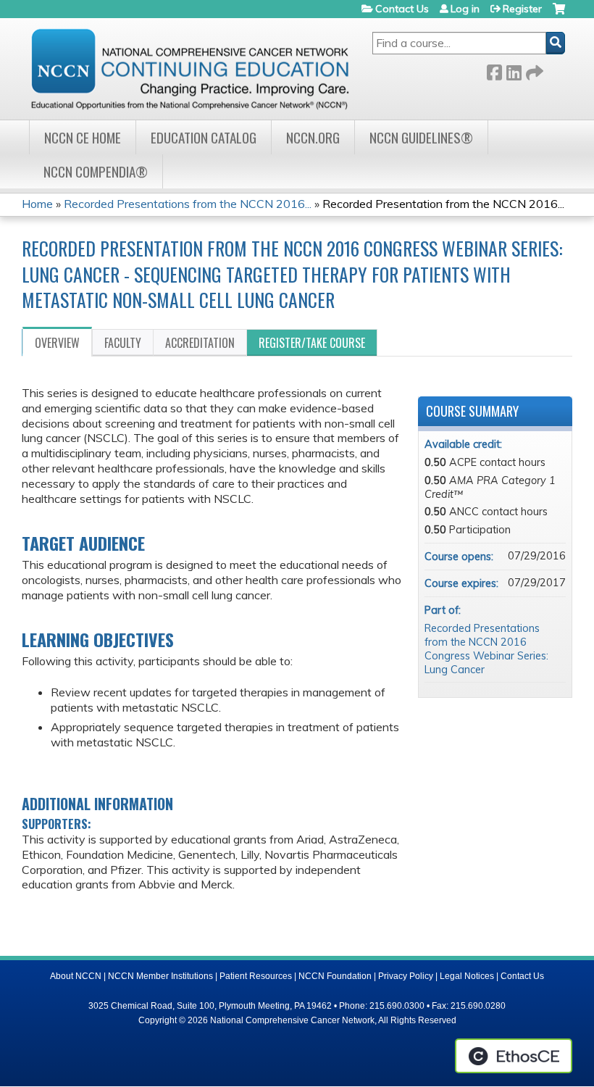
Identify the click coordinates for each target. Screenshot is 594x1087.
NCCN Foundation (335, 976)
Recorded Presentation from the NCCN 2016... (443, 203)
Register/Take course (312, 342)
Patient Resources (255, 976)
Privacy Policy (405, 976)
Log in (465, 9)
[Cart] (559, 14)
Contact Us (402, 9)
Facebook (494, 70)
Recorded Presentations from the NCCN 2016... (187, 203)
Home (37, 203)
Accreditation (200, 342)
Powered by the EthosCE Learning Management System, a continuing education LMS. (513, 1055)
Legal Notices (467, 976)
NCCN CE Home (82, 137)
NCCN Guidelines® (421, 137)
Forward (533, 70)
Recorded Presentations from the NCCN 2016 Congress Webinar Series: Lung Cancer (486, 648)
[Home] (190, 69)
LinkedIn (513, 70)
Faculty (122, 342)
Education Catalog (203, 137)
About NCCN (75, 976)
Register (522, 9)
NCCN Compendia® (95, 171)
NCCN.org (313, 137)
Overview (57, 342)
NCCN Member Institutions (160, 976)
